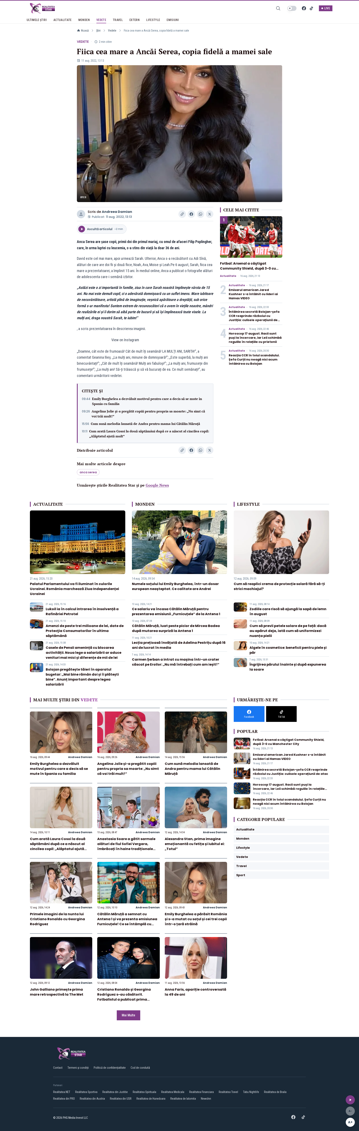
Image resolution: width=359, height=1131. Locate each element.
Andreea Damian (117, 211)
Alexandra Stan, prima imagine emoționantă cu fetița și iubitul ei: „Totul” (195, 844)
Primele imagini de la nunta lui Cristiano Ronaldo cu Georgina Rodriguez (57, 919)
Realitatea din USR (121, 1098)
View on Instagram (125, 340)
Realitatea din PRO (64, 1098)
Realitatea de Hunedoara (150, 1098)
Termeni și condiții (78, 1067)
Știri (98, 30)
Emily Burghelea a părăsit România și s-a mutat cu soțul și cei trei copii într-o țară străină (196, 919)
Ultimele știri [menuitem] (37, 20)
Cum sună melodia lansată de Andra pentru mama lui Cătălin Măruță (145, 423)
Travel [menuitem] (118, 20)
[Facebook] (303, 8)
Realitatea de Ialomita (183, 1098)
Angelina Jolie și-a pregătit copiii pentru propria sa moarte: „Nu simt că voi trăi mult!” (148, 413)
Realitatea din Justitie (115, 1092)
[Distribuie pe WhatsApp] (200, 214)
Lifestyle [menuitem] (153, 20)
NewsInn (206, 1098)
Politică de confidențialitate (110, 1067)
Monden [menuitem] (84, 20)
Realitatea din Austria (92, 1098)
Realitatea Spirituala (144, 1092)
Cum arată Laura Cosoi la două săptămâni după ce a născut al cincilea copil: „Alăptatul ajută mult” (149, 433)
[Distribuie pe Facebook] (191, 214)
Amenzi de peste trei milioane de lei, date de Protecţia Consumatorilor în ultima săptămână (85, 630)
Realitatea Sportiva (86, 1092)
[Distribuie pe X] (209, 214)
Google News (157, 485)
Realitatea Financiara (201, 1092)
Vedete (112, 30)
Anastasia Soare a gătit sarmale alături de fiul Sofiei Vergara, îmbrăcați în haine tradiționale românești (126, 846)
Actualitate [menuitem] (62, 20)
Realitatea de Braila (275, 1092)
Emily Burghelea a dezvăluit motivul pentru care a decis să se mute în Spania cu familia (147, 401)
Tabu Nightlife (251, 1092)
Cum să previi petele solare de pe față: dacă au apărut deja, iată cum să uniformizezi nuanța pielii (288, 630)
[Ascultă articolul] (350, 1099)
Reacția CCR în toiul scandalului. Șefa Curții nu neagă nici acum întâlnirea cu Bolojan (254, 359)
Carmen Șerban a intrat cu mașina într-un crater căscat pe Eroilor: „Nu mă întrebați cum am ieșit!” (175, 662)
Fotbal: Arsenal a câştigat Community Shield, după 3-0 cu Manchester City (248, 268)
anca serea (88, 472)
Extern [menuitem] (134, 20)
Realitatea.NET (61, 1092)
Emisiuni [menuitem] (173, 20)
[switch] (291, 8)
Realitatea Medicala (172, 1092)
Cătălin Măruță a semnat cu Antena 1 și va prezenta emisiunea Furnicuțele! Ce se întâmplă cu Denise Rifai (127, 921)
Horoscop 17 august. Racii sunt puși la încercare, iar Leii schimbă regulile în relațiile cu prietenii (255, 337)
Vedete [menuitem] (101, 20)
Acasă (85, 30)
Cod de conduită (140, 1067)
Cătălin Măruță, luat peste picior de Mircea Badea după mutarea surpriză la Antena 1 (176, 628)
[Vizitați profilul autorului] (81, 214)
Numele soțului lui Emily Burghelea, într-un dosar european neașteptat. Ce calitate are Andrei (175, 586)
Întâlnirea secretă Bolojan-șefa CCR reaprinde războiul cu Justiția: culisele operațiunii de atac (254, 318)
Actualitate (228, 276)
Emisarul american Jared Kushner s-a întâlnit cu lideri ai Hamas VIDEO (253, 294)
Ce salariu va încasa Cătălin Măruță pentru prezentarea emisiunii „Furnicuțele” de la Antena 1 (176, 611)
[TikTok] (311, 8)
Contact (58, 1067)
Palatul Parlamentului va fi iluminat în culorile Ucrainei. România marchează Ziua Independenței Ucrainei (74, 588)
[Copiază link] (182, 214)
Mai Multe (128, 1015)
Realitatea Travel (228, 1092)
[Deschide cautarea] (278, 8)
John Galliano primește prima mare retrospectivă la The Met (56, 992)
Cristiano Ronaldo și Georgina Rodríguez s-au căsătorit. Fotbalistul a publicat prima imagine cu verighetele (124, 997)
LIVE (327, 8)
